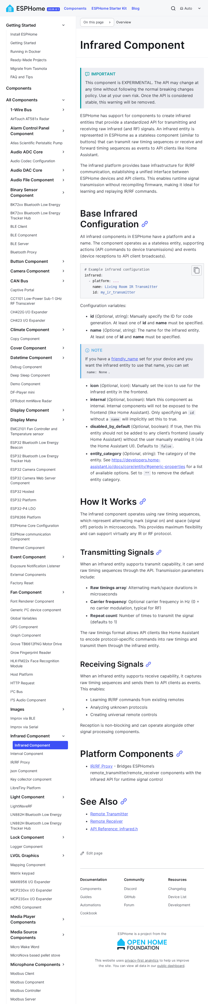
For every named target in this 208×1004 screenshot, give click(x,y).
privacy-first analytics (142, 960)
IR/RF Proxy (101, 766)
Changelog (177, 888)
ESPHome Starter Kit (109, 8)
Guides (86, 897)
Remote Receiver (106, 821)
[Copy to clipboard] (197, 270)
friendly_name (124, 358)
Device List (177, 897)
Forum (129, 905)
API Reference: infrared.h (114, 828)
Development (179, 905)
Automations (90, 905)
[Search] (173, 8)
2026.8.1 (53, 9)
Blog (136, 8)
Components (75, 8)
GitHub (129, 897)
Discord (130, 888)
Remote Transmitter (109, 813)
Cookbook (88, 913)
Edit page (94, 853)
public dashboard (170, 966)
